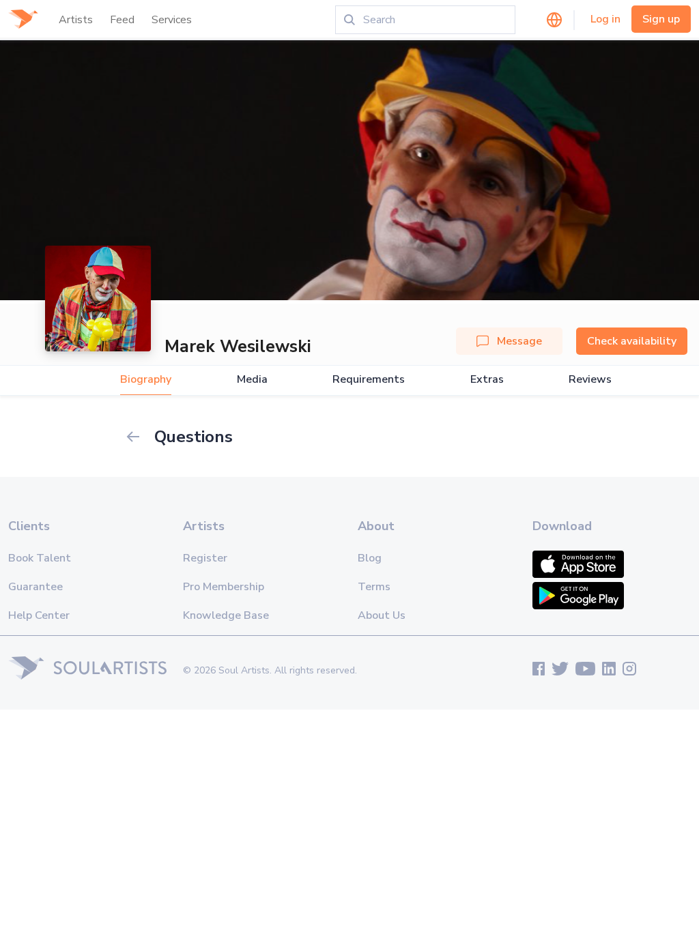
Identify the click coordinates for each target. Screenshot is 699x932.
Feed (122, 19)
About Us (381, 615)
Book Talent (39, 558)
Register (205, 558)
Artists (76, 19)
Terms (374, 587)
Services (172, 19)
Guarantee (35, 587)
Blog (370, 558)
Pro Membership (223, 587)
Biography (145, 380)
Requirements (368, 380)
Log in (605, 19)
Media (252, 380)
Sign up (661, 19)
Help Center (39, 615)
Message (519, 341)
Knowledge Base (226, 615)
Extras (487, 380)
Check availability (631, 341)
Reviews (590, 380)
